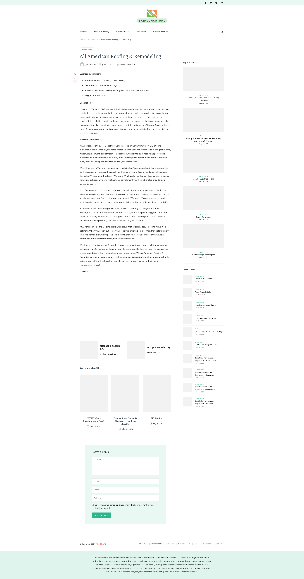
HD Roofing (156, 418)
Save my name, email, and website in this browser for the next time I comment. (124, 506)
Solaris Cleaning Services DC (207, 345)
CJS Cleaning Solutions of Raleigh (209, 331)
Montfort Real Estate (203, 279)
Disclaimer (219, 544)
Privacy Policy (184, 544)
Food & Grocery (101, 31)
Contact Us (156, 544)
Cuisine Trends (160, 31)
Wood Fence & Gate (203, 292)
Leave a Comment (127, 64)
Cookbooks (141, 31)
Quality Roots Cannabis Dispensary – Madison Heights (125, 421)
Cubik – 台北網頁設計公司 (203, 179)
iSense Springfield (203, 217)
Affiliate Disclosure (202, 544)
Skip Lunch (101, 544)
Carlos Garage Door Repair (203, 255)
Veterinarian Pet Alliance (205, 305)
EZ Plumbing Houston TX (205, 318)
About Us (143, 544)
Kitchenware (122, 31)
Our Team (170, 544)
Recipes (83, 31)
